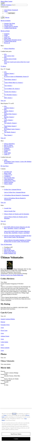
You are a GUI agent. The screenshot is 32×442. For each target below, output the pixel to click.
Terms (5, 415)
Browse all (7, 43)
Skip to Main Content (6, 1)
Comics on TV (8, 174)
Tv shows (3, 66)
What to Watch (9, 48)
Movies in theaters (5, 20)
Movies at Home (5, 31)
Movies (7, 17)
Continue (16, 438)
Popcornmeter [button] (18, 273)
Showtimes (9, 244)
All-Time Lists (8, 171)
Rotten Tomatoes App (10, 253)
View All (3, 100)
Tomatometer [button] (4, 273)
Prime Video (7, 38)
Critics (6, 11)
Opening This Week (9, 23)
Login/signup (11, 13)
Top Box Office (8, 25)
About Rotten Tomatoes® (11, 10)
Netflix (6, 35)
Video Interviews (8, 179)
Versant (14, 413)
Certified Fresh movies (10, 41)
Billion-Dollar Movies (10, 252)
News (7, 166)
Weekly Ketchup (8, 182)
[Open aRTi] (3, 3)
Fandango (6, 33)
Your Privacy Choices (16, 434)
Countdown (7, 176)
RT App (3, 166)
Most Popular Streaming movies (12, 40)
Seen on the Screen (9, 250)
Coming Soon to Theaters (11, 26)
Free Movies (7, 249)
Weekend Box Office (10, 180)
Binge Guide (7, 173)
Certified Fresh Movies (10, 28)
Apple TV (7, 36)
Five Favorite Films (9, 177)
